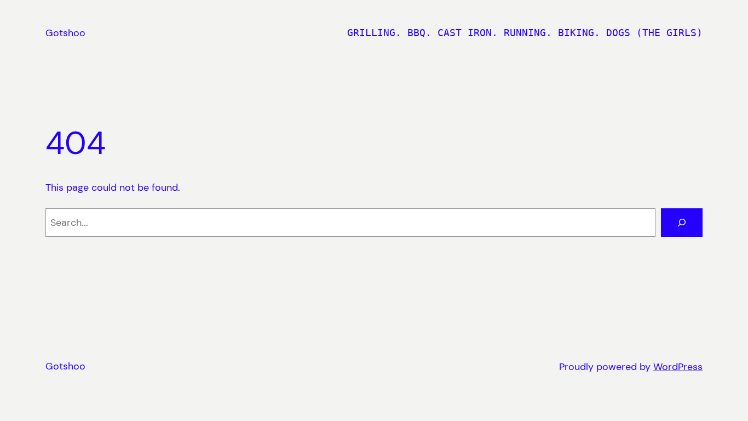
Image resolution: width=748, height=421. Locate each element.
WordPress (678, 366)
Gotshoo (65, 32)
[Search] (682, 222)
